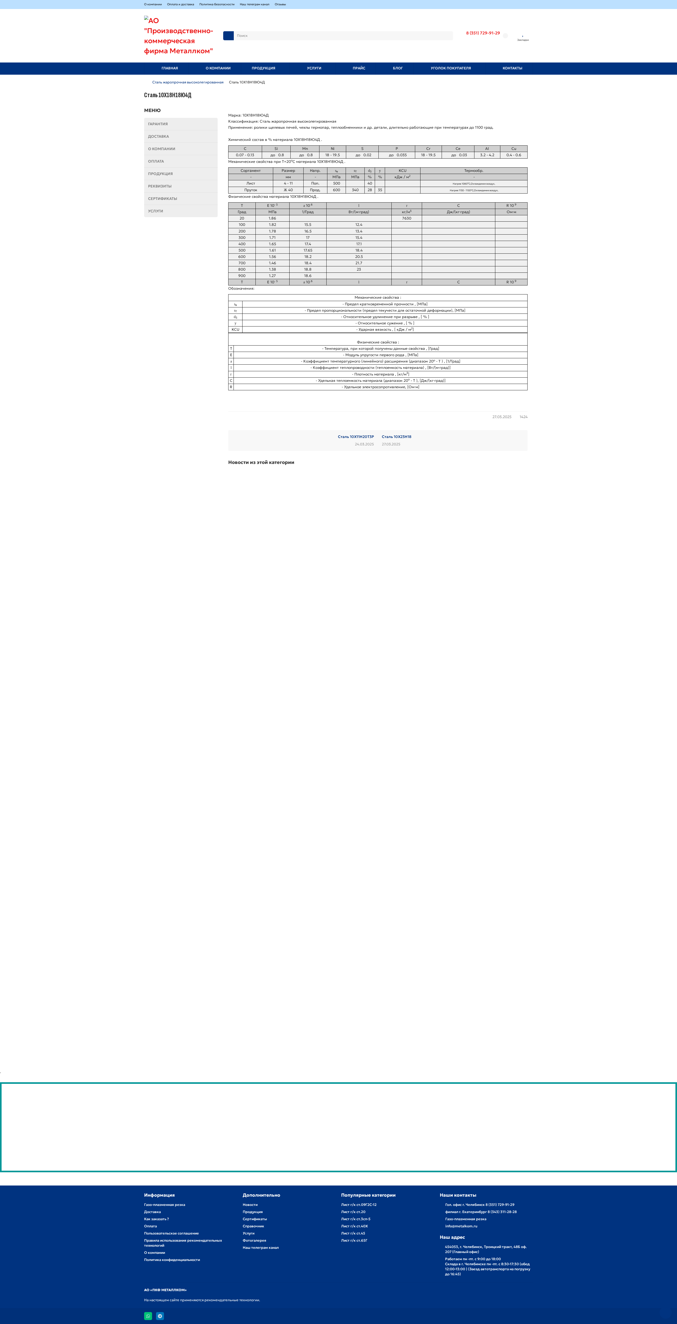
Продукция (253, 1212)
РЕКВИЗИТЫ (160, 186)
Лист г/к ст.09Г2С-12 (359, 1204)
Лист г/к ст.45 (353, 1233)
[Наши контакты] (666, 1313)
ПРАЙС (359, 68)
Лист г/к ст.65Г (354, 1240)
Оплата (150, 1226)
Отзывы (280, 4)
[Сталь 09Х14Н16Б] (378, 975)
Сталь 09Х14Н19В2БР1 (247, 798)
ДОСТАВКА (158, 136)
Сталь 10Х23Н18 (396, 436)
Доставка (152, 1212)
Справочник (253, 1226)
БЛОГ (398, 68)
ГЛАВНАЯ (170, 68)
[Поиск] (447, 36)
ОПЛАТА (156, 161)
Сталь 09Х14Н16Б (244, 1031)
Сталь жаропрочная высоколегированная (187, 82)
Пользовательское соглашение (171, 1233)
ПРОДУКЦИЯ (263, 68)
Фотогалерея (254, 1240)
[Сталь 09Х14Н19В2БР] (378, 859)
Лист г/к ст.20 (353, 1212)
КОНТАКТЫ (512, 68)
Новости (250, 1204)
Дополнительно (261, 1195)
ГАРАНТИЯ (158, 124)
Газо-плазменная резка (164, 1204)
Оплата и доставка (180, 4)
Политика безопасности (217, 4)
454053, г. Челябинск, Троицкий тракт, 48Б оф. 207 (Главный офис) (486, 1249)
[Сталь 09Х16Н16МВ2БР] (378, 509)
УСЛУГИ (314, 68)
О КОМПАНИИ (218, 68)
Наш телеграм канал (254, 4)
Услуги (248, 1233)
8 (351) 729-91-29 (483, 32)
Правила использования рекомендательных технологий (183, 1243)
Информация (159, 1195)
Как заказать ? (156, 1219)
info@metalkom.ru (461, 1226)
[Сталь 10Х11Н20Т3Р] (378, 626)
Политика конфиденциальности (172, 1260)
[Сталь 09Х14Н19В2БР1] (378, 742)
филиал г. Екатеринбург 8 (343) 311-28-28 (481, 1212)
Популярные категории (368, 1195)
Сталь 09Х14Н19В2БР (246, 915)
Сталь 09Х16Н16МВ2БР (248, 565)
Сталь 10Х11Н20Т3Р (356, 436)
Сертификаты (255, 1219)
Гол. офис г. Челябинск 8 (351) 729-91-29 (479, 1204)
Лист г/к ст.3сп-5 (355, 1219)
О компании (153, 4)
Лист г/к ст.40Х (354, 1226)
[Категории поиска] (228, 35)
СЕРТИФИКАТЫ (162, 198)
